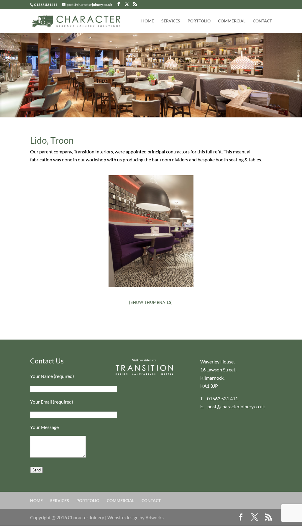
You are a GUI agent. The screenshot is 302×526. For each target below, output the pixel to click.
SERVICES (170, 21)
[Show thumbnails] (151, 302)
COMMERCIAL (231, 21)
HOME (147, 21)
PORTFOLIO (199, 21)
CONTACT (262, 21)
